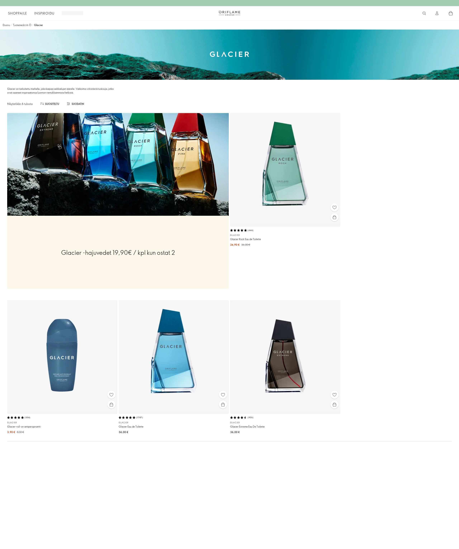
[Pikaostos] (334, 217)
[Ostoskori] (451, 13)
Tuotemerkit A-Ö (22, 25)
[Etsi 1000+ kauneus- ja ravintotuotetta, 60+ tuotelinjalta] (424, 13)
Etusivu (6, 25)
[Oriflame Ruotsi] (229, 13)
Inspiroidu (44, 13)
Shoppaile (17, 13)
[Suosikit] (334, 207)
